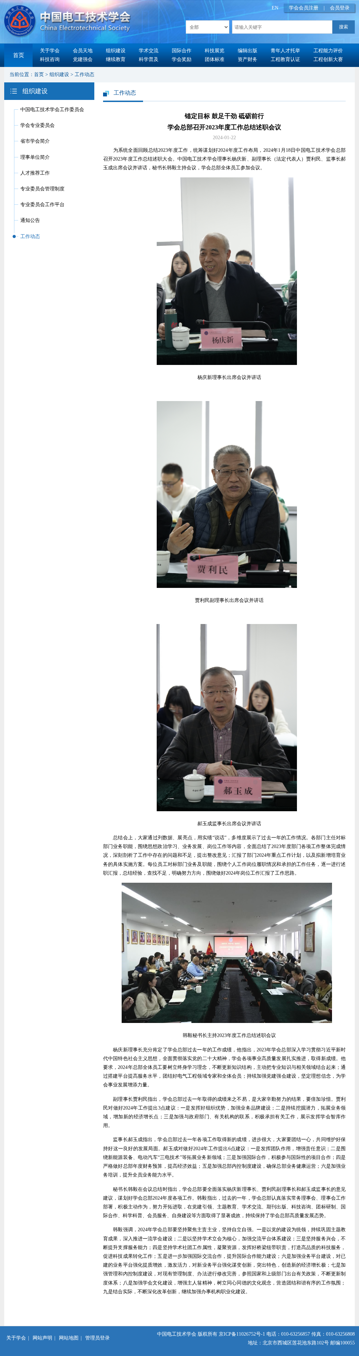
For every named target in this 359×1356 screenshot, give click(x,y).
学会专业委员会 (37, 125)
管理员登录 (97, 1338)
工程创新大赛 (328, 59)
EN (275, 8)
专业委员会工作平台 (42, 204)
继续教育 (116, 59)
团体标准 (214, 59)
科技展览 (214, 50)
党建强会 (83, 59)
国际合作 (181, 50)
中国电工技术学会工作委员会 (52, 109)
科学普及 (148, 59)
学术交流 (148, 50)
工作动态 (84, 74)
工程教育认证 (285, 59)
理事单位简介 (35, 157)
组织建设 (116, 50)
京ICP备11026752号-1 (242, 1334)
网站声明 (42, 1338)
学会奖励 (181, 59)
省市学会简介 (35, 141)
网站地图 (69, 1338)
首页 (18, 55)
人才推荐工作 (35, 173)
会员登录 (340, 8)
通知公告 (30, 220)
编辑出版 (247, 50)
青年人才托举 (285, 50)
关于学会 (50, 50)
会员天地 (83, 50)
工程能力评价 (328, 50)
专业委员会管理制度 (42, 188)
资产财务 (247, 59)
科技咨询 (50, 59)
